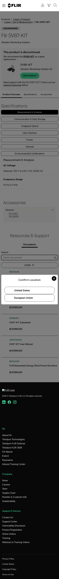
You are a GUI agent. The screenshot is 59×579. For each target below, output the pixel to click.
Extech (5, 456)
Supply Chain (9, 493)
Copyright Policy (9, 569)
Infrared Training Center (13, 464)
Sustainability (8, 501)
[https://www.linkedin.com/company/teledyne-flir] (3, 402)
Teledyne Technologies (13, 439)
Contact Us (7, 517)
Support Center (9, 521)
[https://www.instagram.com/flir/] (14, 402)
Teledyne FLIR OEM (12, 448)
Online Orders (9, 534)
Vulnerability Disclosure (13, 526)
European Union (23, 298)
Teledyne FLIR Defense (13, 443)
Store (4, 489)
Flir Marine (7, 452)
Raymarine (7, 460)
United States (22, 290)
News (5, 480)
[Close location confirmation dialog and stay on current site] (54, 278)
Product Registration (12, 530)
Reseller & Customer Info (14, 497)
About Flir (7, 435)
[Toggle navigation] (3, 5)
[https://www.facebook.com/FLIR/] (9, 402)
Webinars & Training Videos (16, 542)
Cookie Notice (8, 564)
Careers (6, 484)
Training (6, 538)
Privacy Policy (8, 559)
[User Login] (41, 5)
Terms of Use (8, 574)
